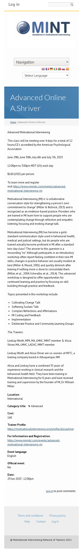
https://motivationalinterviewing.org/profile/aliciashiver (40, 429)
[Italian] (55, 69)
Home (13, 122)
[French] (47, 69)
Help (27, 521)
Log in (14, 4)
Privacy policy (57, 515)
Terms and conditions (30, 515)
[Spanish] (67, 69)
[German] (51, 69)
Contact (41, 521)
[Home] (41, 31)
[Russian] (63, 69)
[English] (43, 69)
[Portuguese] (59, 69)
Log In (55, 521)
